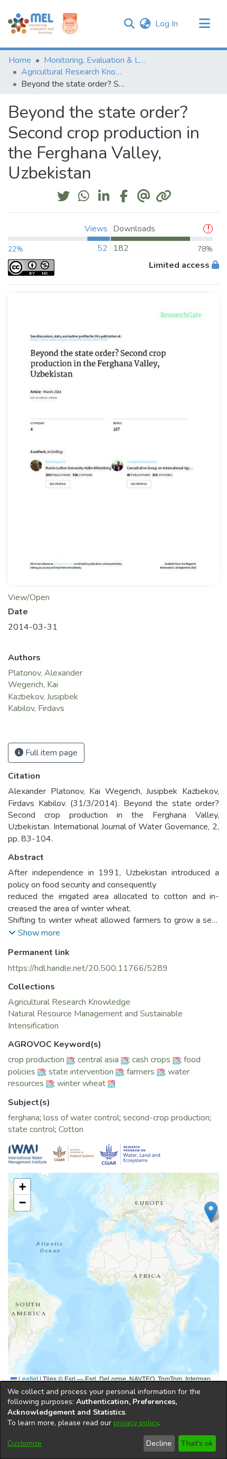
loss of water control (81, 1118)
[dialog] (113, 1420)
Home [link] (19, 60)
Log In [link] (167, 24)
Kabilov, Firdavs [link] (36, 708)
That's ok (197, 1443)
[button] (129, 23)
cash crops (151, 1059)
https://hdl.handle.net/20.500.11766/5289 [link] (88, 968)
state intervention (81, 1072)
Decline (159, 1443)
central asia (98, 1059)
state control (31, 1129)
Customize (24, 1443)
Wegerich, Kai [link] (33, 684)
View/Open (29, 597)
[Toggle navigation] (204, 24)
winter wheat (81, 1083)
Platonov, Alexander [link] (45, 673)
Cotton (71, 1129)
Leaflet (27, 1378)
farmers (141, 1072)
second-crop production (166, 1118)
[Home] (30, 23)
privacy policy (136, 1423)
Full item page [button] (50, 753)
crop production (36, 1059)
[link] (69, 1002)
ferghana (24, 1118)
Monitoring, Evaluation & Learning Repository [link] (96, 60)
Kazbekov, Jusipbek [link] (43, 697)
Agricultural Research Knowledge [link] (74, 72)
